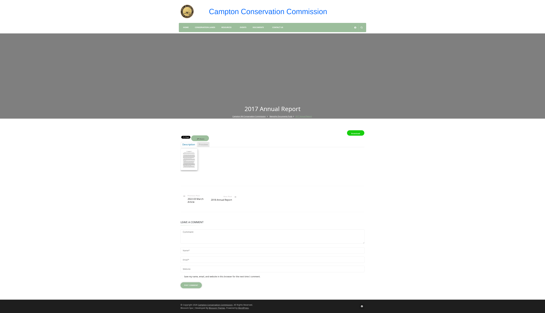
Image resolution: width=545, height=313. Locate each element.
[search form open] (361, 27)
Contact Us (277, 27)
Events (243, 27)
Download (355, 134)
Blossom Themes (217, 308)
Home (186, 27)
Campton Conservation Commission (268, 11)
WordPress (243, 308)
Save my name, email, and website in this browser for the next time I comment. (222, 276)
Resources (226, 27)
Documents (258, 27)
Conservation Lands (205, 27)
